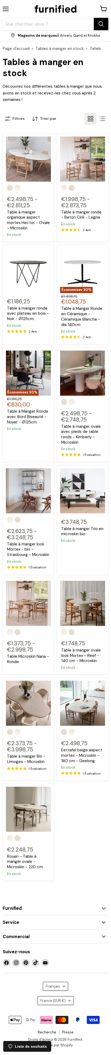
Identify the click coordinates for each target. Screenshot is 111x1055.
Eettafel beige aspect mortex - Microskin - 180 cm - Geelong (81, 755)
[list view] (102, 119)
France (53, 1000)
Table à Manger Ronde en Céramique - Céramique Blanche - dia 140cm (81, 316)
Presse (68, 1032)
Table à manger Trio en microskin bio (82, 531)
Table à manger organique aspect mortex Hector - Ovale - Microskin (28, 220)
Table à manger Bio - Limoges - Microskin (26, 759)
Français (53, 986)
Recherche (47, 1032)
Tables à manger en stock (60, 48)
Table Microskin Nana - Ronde (28, 659)
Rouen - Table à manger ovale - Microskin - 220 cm (25, 862)
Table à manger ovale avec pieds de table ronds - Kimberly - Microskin (81, 434)
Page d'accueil (16, 48)
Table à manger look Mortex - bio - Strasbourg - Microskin (28, 549)
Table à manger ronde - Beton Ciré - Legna (81, 214)
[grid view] (90, 119)
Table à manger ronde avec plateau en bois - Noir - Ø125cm (28, 313)
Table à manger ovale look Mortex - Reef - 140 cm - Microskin (81, 655)
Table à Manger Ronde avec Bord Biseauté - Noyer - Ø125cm (27, 417)
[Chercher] (101, 24)
